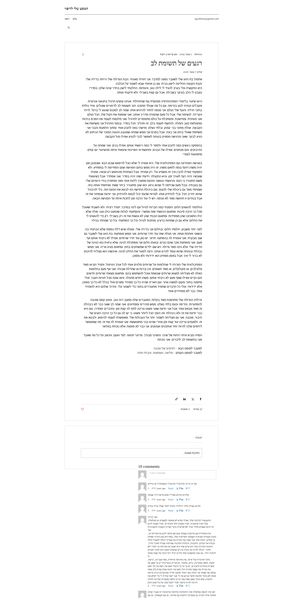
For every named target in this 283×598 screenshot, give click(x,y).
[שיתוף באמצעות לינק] (176, 399)
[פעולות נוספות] (83, 54)
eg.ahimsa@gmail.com (207, 18)
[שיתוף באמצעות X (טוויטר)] (192, 399)
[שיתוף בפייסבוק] (200, 399)
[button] (68, 27)
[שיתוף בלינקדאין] (184, 399)
